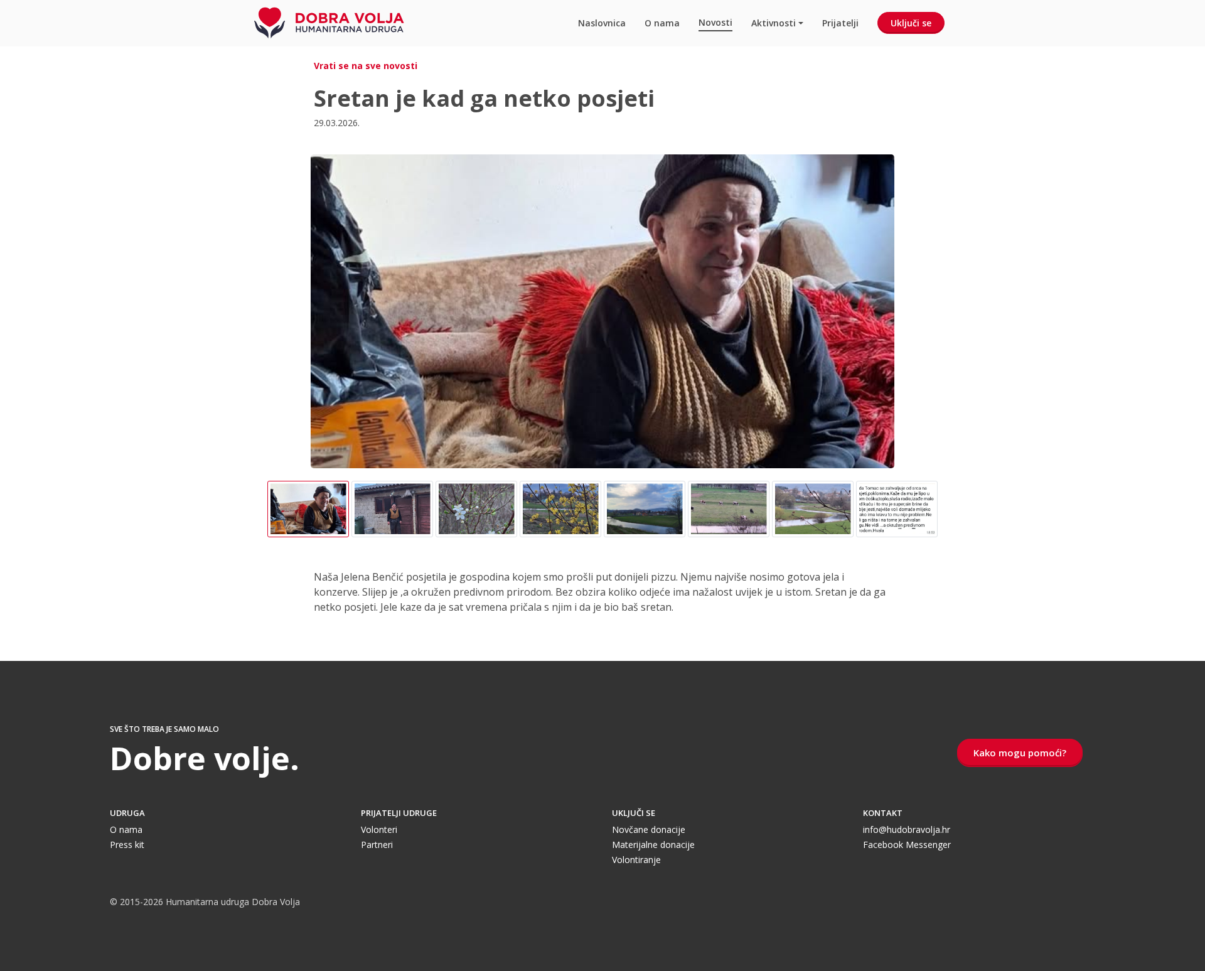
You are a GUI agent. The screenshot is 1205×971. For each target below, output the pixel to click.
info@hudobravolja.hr (906, 829)
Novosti (715, 22)
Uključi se (911, 23)
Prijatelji (840, 23)
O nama (662, 23)
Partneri (377, 844)
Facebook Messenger (907, 844)
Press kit (127, 844)
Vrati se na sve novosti (365, 66)
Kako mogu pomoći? (1019, 752)
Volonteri (379, 829)
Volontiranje (636, 860)
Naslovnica (602, 23)
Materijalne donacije (653, 844)
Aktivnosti (773, 23)
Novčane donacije (648, 829)
